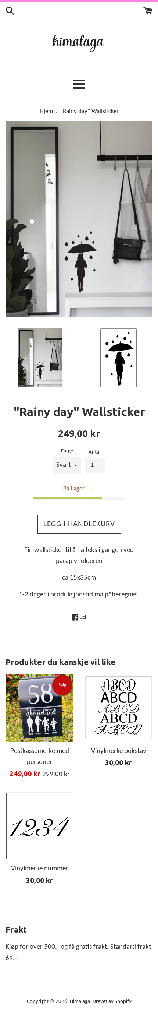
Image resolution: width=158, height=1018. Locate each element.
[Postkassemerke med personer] (39, 708)
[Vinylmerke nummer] (39, 826)
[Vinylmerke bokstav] (118, 708)
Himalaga (80, 1001)
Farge (67, 451)
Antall (95, 452)
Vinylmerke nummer (39, 868)
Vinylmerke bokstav (118, 751)
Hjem (46, 111)
